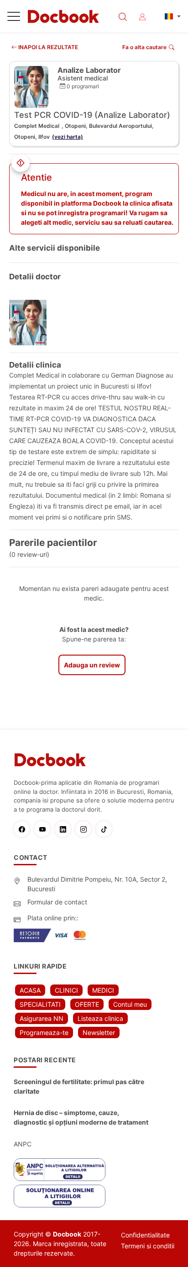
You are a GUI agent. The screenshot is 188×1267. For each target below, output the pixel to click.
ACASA (30, 990)
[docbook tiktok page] (106, 829)
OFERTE (87, 1004)
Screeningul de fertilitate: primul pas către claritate (79, 1086)
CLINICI (66, 990)
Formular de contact (57, 902)
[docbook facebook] (24, 829)
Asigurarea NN (41, 1018)
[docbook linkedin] (65, 829)
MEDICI (103, 990)
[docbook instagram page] (85, 829)
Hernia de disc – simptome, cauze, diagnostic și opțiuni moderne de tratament (81, 1117)
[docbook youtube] (44, 829)
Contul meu (130, 1004)
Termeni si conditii (147, 1246)
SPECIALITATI (40, 1004)
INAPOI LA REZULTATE (47, 47)
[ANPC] (59, 1169)
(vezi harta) (67, 136)
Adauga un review (92, 665)
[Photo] (31, 322)
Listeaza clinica (100, 1018)
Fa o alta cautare (144, 47)
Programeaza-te (44, 1032)
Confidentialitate (145, 1235)
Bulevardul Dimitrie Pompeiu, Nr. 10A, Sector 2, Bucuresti (97, 884)
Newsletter (99, 1032)
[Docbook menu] (13, 18)
